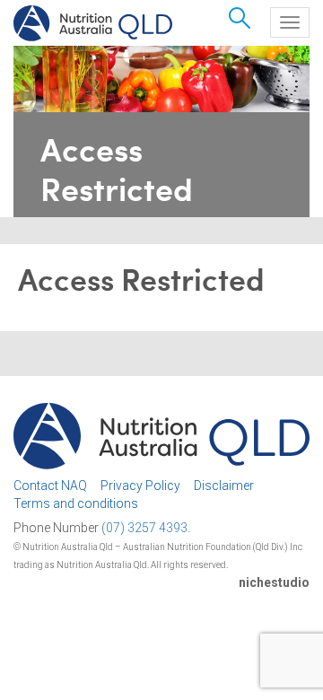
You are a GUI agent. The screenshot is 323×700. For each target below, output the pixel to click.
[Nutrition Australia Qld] (92, 23)
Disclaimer (224, 485)
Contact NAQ (50, 485)
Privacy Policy (140, 485)
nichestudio (274, 582)
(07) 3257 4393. (145, 528)
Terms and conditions (75, 503)
